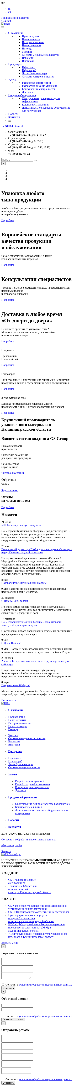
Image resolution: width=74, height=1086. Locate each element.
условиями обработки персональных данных (45, 984)
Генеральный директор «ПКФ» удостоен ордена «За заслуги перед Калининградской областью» (36, 551)
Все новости (8, 700)
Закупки (27, 51)
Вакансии (28, 57)
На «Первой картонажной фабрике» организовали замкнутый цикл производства (31, 623)
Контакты (14, 117)
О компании (15, 32)
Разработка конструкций (36, 82)
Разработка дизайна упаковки (39, 85)
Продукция (15, 64)
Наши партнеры (31, 45)
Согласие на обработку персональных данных (28, 839)
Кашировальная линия (35, 104)
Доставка (27, 92)
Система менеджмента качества (40, 54)
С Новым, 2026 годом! (14, 600)
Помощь (27, 48)
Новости (13, 113)
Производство (30, 36)
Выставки (28, 60)
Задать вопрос (9, 490)
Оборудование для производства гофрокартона (43, 803)
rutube (18, 845)
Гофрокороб (29, 70)
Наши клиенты (31, 39)
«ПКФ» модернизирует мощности (21, 525)
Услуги (12, 79)
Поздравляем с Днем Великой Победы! (24, 582)
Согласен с (38, 984)
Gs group (6, 20)
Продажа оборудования (22, 95)
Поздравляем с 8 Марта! (15, 685)
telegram (6, 845)
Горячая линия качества (15, 17)
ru (9, 8)
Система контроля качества (38, 76)
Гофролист (28, 67)
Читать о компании (12, 472)
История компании (33, 42)
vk (12, 845)
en (9, 11)
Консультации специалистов (39, 89)
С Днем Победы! (11, 643)
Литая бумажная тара (34, 73)
